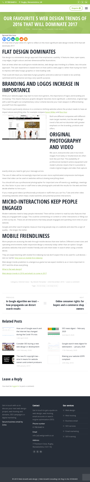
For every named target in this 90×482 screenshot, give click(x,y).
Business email (71, 421)
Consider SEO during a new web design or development (27, 345)
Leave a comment (72, 282)
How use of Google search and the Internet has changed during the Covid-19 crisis (29, 331)
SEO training (70, 436)
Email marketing (72, 431)
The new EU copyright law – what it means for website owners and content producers (29, 359)
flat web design (41, 285)
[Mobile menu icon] (86, 8)
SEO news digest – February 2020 (73, 330)
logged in (15, 386)
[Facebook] (4, 39)
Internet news (23, 282)
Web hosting (70, 415)
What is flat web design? (12, 269)
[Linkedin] (13, 39)
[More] (26, 39)
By (38, 282)
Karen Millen (50, 112)
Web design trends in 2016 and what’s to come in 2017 (24, 273)
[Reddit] (21, 39)
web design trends (52, 285)
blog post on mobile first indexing (28, 258)
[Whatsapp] (17, 39)
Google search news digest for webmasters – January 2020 (74, 345)
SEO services (70, 426)
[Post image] (8, 331)
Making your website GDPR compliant (73, 357)
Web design (70, 410)
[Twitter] (9, 39)
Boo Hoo (63, 112)
